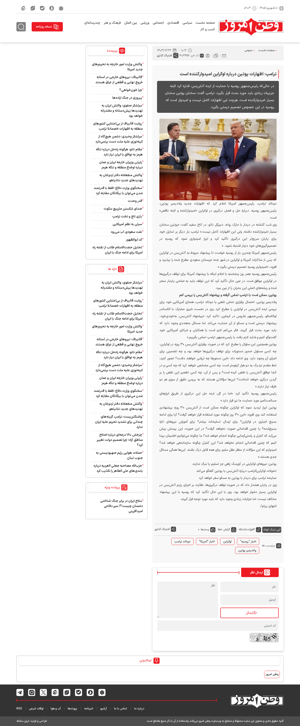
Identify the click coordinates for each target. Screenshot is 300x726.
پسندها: (204, 529)
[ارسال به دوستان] (224, 55)
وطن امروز (272, 674)
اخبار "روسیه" (248, 541)
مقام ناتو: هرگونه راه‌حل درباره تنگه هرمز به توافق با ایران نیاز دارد (119, 152)
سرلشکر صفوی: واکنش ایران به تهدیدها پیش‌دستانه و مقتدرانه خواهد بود (122, 110)
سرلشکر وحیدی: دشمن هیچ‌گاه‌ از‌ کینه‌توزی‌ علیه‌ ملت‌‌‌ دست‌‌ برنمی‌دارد (119, 139)
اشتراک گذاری (164, 55)
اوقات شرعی (36, 708)
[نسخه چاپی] (207, 55)
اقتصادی (173, 22)
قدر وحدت (135, 201)
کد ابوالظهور (134, 239)
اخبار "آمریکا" (207, 541)
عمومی (248, 50)
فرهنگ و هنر (112, 22)
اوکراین (227, 541)
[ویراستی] (32, 8)
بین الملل (130, 22)
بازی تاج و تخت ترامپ (127, 216)
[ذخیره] (216, 55)
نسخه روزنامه (44, 27)
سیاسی (187, 22)
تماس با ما (120, 708)
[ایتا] (23, 8)
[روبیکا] (61, 8)
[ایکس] (43, 692)
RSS (19, 708)
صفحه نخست (205, 22)
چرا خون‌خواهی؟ (130, 90)
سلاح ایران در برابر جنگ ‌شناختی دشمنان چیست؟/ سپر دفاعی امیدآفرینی (121, 506)
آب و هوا (56, 708)
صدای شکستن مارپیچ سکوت (123, 208)
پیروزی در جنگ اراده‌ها (127, 97)
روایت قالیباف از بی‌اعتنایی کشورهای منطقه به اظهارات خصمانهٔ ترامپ (118, 126)
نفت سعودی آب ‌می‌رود (126, 232)
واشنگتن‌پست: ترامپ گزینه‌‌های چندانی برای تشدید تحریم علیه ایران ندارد (119, 422)
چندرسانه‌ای (92, 22)
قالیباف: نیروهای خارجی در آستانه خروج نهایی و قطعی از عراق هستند (119, 80)
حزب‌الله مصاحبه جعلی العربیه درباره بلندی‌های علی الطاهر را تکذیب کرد (118, 468)
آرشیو (103, 708)
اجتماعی (158, 22)
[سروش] (51, 8)
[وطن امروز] (251, 27)
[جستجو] (21, 26)
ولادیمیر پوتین (247, 550)
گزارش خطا (224, 529)
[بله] (42, 8)
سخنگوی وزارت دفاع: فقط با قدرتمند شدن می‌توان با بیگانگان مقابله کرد (118, 191)
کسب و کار (207, 29)
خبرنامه (88, 708)
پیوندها (72, 708)
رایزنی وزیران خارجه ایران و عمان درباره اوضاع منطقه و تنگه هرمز (121, 165)
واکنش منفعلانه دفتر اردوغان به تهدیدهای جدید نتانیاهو (121, 178)
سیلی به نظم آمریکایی (127, 224)
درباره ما (139, 708)
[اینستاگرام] (31, 692)
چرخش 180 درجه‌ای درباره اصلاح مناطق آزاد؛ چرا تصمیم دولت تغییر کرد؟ (120, 440)
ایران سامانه (22, 721)
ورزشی (145, 22)
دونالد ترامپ (182, 541)
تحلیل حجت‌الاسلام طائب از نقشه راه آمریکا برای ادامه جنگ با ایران (117, 250)
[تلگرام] (20, 692)
